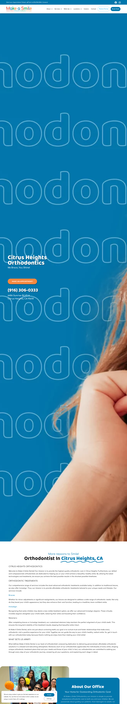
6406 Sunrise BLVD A (19, 295)
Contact (93, 9)
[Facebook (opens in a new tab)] (116, 2)
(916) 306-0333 (23, 290)
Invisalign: (13, 607)
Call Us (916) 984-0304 (35, 2)
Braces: (12, 595)
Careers (86, 9)
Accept (49, 695)
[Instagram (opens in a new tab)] (119, 2)
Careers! (45, 2)
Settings (49, 699)
